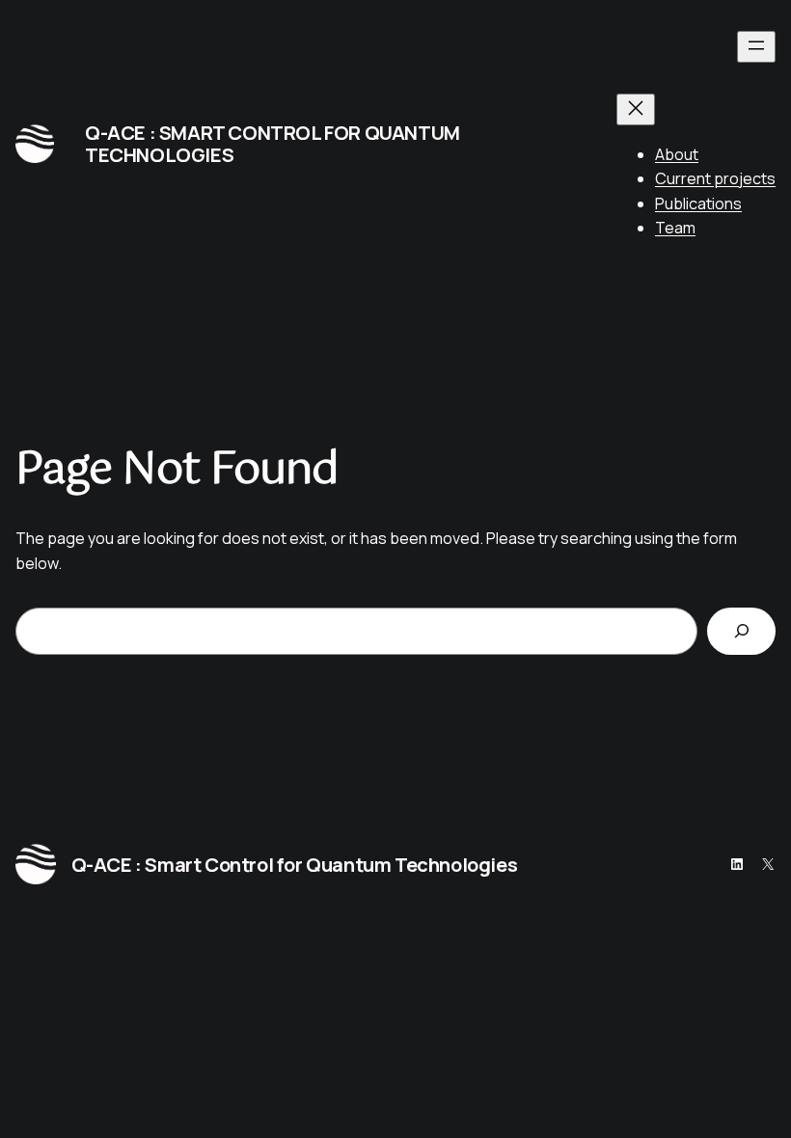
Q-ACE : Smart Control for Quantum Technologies (272, 144)
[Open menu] (756, 47)
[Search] (741, 631)
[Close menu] (635, 109)
